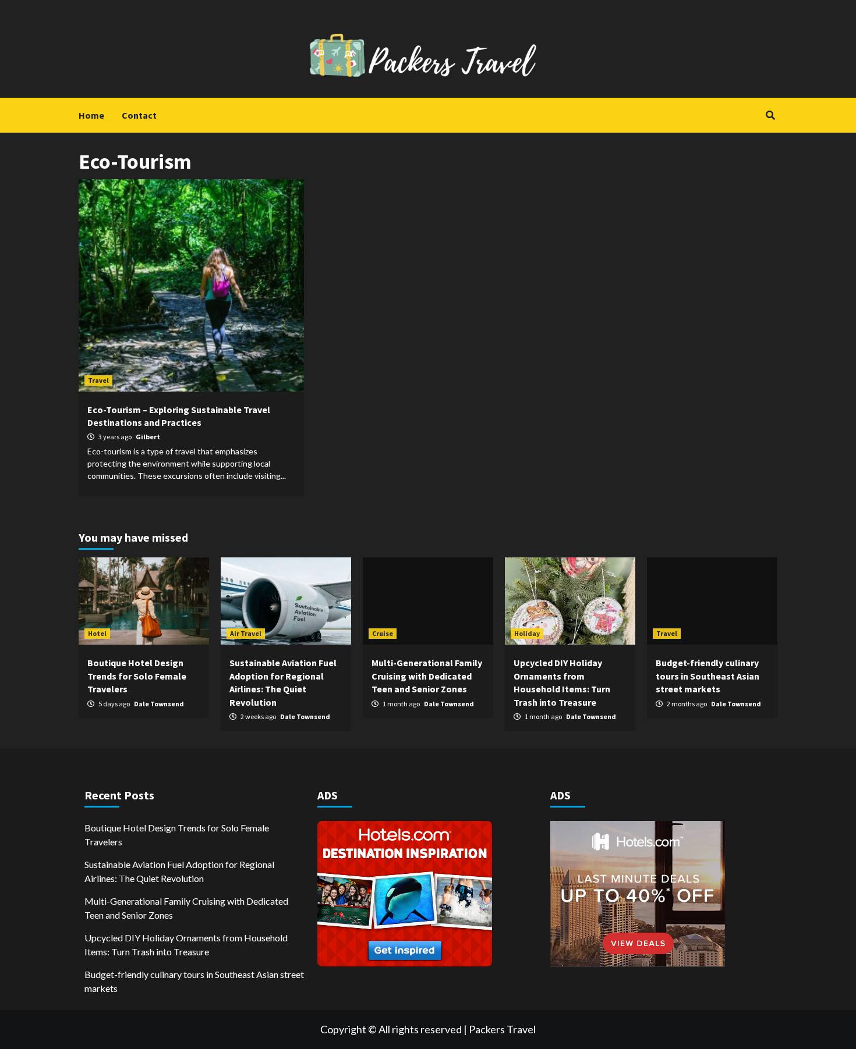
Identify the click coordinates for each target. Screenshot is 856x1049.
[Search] (770, 115)
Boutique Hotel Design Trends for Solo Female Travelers (136, 676)
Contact (139, 115)
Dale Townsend (159, 703)
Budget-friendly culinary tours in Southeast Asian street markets (707, 676)
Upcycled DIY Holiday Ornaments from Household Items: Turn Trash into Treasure (186, 944)
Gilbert (148, 436)
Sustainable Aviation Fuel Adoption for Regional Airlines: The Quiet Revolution (179, 871)
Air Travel (245, 633)
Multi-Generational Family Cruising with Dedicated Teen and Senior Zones (427, 676)
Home (91, 115)
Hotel (97, 633)
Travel (98, 380)
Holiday (527, 633)
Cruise (382, 633)
